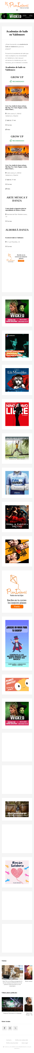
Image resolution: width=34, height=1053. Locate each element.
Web (8, 129)
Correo (9, 125)
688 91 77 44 (11, 120)
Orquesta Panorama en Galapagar (12, 1013)
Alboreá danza (17, 229)
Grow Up (17, 77)
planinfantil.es (17, 5)
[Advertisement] (17, 278)
